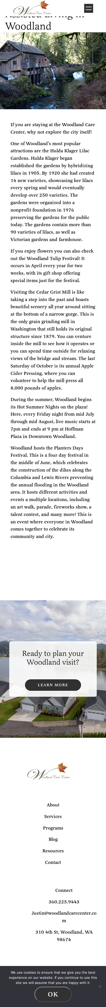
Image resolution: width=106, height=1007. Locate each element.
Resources (53, 851)
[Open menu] (88, 8)
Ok (53, 994)
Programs (53, 828)
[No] (99, 986)
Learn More (53, 685)
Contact (53, 862)
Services (53, 816)
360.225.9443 (64, 902)
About (53, 805)
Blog (53, 839)
